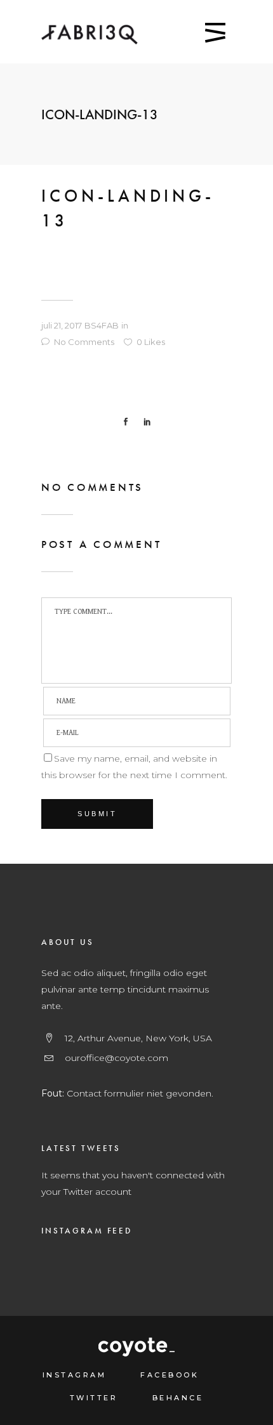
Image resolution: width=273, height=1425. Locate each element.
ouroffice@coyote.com (116, 1058)
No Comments (84, 342)
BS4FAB (101, 325)
